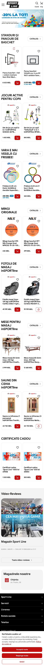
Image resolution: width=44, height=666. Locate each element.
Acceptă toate (22, 649)
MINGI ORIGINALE (9, 210)
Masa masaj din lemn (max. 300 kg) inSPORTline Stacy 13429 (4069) (32, 360)
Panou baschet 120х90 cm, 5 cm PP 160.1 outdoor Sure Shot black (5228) (32, 73)
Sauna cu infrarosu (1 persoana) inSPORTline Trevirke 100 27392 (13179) (11, 418)
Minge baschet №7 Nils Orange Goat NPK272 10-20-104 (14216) (31, 243)
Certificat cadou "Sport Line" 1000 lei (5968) (11, 469)
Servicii (5, 603)
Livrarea (5, 609)
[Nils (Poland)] (11, 218)
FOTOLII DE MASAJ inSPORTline (9, 267)
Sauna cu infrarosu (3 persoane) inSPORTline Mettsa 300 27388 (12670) (32, 418)
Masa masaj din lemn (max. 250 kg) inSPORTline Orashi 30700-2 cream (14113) (11, 360)
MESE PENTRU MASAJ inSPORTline (11, 325)
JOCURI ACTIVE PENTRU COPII (12, 97)
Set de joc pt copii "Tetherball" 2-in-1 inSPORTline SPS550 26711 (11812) (32, 130)
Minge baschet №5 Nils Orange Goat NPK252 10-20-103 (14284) (10, 243)
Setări (22, 662)
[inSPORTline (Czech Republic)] (11, 105)
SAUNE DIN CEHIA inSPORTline (9, 383)
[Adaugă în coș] (17, 83)
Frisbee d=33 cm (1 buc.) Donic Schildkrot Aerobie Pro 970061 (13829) (32, 188)
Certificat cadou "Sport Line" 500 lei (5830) (32, 469)
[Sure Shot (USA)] (11, 48)
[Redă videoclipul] (22, 518)
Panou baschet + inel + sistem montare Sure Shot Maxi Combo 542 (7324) (11, 75)
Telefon (5, 622)
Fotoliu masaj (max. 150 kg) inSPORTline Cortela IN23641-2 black (32, 301)
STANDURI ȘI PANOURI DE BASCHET (10, 38)
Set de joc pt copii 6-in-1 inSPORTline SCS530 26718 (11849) (11, 130)
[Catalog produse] (3, 5)
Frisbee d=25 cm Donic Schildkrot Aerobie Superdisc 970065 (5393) (10, 188)
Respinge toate (22, 656)
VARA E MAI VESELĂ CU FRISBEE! (9, 153)
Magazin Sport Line (13, 541)
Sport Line (6, 597)
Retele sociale (8, 616)
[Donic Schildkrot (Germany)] (11, 163)
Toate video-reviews (21, 560)
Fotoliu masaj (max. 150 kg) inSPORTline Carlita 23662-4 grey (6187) (11, 301)
